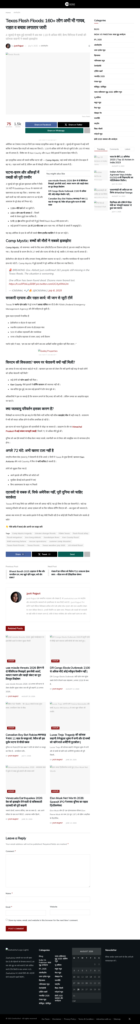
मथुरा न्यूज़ (97, 102)
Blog (96, 29)
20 (86, 983)
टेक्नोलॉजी (97, 66)
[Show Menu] (7, 4)
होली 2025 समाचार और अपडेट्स (105, 139)
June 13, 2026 (70, 823)
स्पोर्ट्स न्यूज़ (98, 134)
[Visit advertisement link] (48, 351)
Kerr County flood (70, 537)
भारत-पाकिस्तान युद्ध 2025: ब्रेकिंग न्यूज (108, 92)
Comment (11, 851)
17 (74, 983)
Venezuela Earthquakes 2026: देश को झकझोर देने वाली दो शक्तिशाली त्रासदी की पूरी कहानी (24, 801)
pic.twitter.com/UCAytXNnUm (52, 283)
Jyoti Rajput (18, 46)
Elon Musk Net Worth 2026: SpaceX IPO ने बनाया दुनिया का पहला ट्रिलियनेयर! (69, 801)
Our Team (46, 1019)
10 (74, 977)
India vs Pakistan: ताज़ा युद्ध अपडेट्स (109, 34)
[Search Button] (133, 4)
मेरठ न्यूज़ (97, 107)
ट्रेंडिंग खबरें (98, 71)
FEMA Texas (64, 533)
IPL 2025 (98, 39)
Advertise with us (103, 1019)
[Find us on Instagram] (133, 1019)
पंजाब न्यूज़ (97, 81)
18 (78, 983)
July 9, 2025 (33, 46)
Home (8, 13)
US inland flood (75, 545)
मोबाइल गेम (98, 113)
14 (91, 977)
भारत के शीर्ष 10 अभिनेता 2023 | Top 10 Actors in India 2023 (122, 159)
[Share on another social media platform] (87, 130)
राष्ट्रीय (96, 123)
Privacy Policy (70, 1019)
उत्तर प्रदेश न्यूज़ (99, 50)
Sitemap (117, 1019)
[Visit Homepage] (70, 4)
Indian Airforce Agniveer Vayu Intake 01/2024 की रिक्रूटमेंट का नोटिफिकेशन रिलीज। (121, 176)
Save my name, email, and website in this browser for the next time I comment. (43, 920)
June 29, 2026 (70, 760)
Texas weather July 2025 (54, 545)
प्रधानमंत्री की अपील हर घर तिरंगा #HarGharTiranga (121, 191)
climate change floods (45, 533)
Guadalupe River (51, 537)
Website (53, 906)
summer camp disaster (60, 541)
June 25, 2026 (26, 819)
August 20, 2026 (28, 696)
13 (86, 977)
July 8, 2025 (55, 290)
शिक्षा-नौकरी (98, 128)
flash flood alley (80, 533)
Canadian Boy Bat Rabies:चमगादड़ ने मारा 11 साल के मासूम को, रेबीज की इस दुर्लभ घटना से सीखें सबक (68, 201)
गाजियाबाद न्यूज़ (99, 60)
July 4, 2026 (26, 756)
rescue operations (37, 541)
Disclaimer (56, 1019)
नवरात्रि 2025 (99, 76)
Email (9, 907)
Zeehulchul (10, 958)
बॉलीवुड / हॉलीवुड (100, 87)
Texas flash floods (15, 545)
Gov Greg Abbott (33, 537)
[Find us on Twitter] (130, 1019)
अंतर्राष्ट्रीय (17, 13)
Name (9, 893)
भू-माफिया (97, 97)
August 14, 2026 (72, 689)
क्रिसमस (97, 55)
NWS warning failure (16, 541)
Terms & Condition (86, 1019)
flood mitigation (14, 537)
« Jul (73, 1001)
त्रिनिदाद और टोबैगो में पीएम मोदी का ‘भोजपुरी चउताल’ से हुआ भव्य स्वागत (121, 205)
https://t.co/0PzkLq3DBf (22, 283)
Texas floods (33, 545)
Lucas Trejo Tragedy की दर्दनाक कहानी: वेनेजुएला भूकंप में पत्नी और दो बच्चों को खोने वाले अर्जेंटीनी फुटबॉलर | (70, 738)
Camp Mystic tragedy (22, 533)
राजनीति (97, 118)
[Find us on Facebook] (126, 1019)
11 (78, 977)
